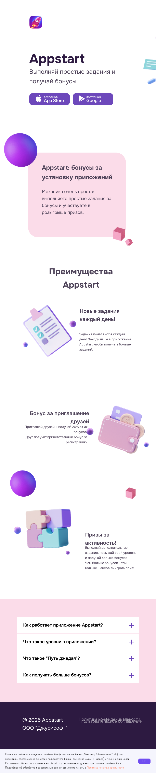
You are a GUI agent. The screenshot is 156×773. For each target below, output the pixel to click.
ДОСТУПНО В (93, 97)
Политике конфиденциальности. (106, 767)
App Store (54, 100)
